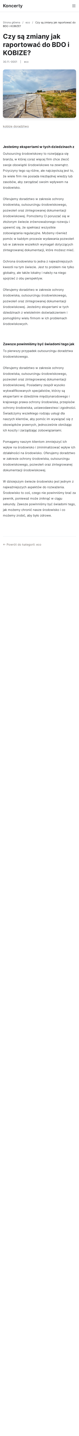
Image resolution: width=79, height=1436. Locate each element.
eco (28, 22)
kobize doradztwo (16, 126)
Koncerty (13, 5)
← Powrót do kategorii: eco (22, 544)
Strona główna (12, 22)
